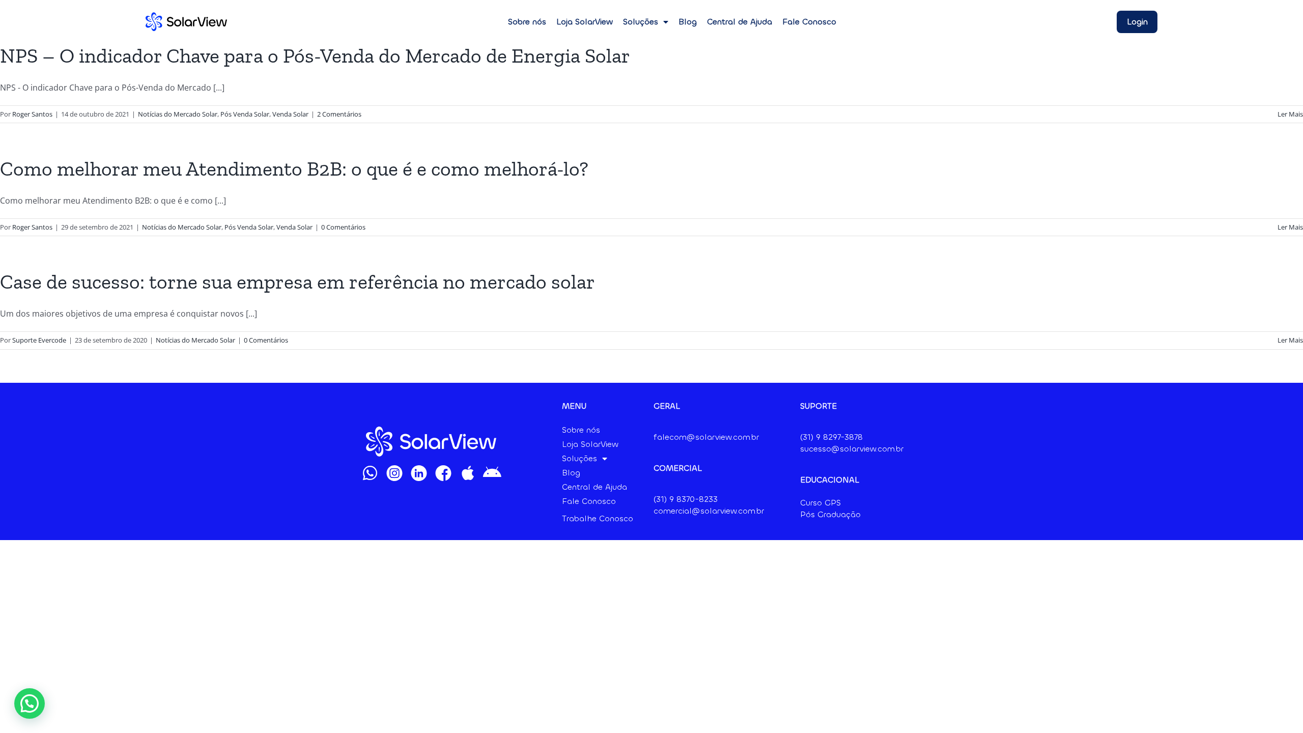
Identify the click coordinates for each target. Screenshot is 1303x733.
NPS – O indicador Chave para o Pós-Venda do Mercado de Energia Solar (315, 55)
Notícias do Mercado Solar (177, 114)
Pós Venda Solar (244, 114)
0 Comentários (343, 227)
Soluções (640, 21)
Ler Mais (1290, 114)
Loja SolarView (584, 21)
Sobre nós (527, 21)
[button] (29, 703)
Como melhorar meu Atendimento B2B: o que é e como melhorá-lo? (294, 168)
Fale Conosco (809, 21)
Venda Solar (290, 114)
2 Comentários (339, 114)
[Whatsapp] (370, 473)
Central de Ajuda (739, 21)
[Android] (492, 473)
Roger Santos (32, 114)
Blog (687, 21)
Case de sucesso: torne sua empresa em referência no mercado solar (297, 281)
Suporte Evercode (39, 340)
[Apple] (468, 473)
